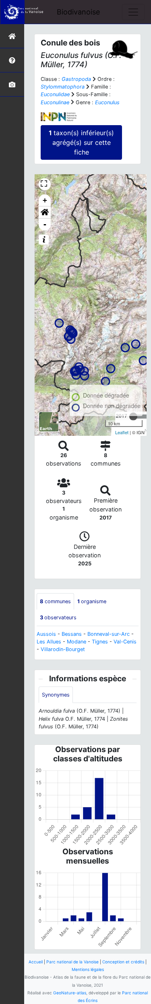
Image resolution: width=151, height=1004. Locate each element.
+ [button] (45, 200)
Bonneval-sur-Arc (108, 634)
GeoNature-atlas (69, 992)
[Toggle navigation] (133, 12)
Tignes (100, 642)
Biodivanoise (78, 12)
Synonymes (56, 695)
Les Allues (49, 642)
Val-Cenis (125, 642)
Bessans (72, 634)
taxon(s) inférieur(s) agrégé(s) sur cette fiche (81, 142)
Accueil (36, 961)
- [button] (45, 224)
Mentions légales (88, 969)
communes (55, 601)
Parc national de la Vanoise (72, 961)
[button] (45, 212)
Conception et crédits (123, 961)
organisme (91, 601)
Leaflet (121, 432)
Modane (76, 642)
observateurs (58, 617)
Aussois (46, 634)
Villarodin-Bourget (63, 649)
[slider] (133, 416)
